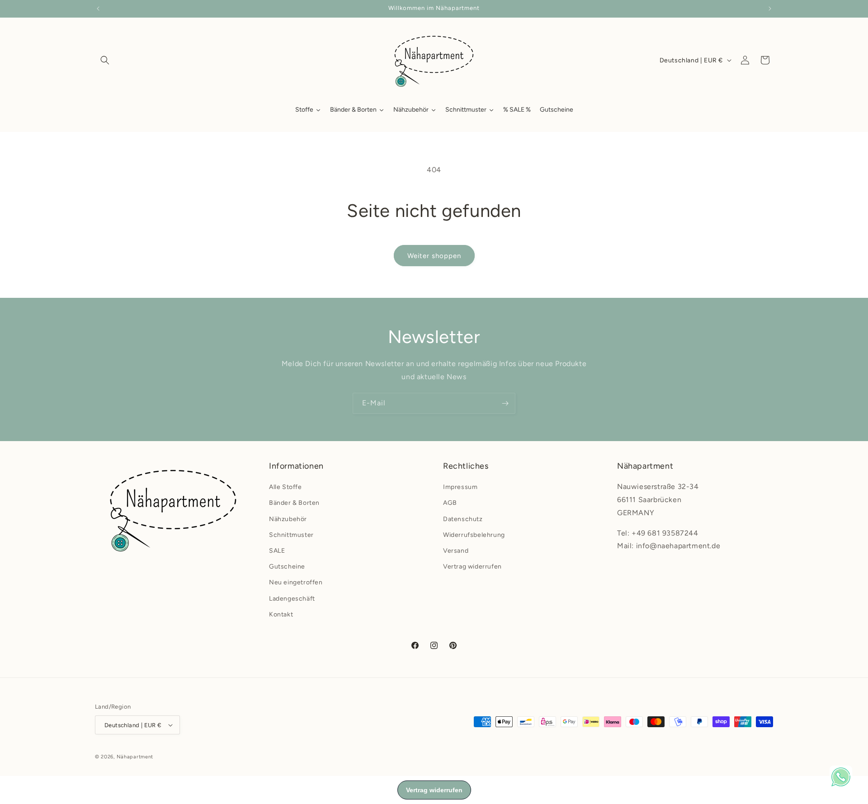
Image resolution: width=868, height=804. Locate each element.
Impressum (460, 487)
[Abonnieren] (505, 403)
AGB (450, 503)
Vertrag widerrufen (472, 566)
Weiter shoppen (434, 256)
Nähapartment (135, 757)
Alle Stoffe (285, 487)
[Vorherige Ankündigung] (98, 8)
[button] (105, 60)
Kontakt (281, 614)
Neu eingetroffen (296, 582)
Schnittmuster (291, 535)
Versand (455, 551)
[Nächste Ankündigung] (770, 8)
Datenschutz (463, 519)
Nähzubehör (288, 519)
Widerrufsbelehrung (474, 535)
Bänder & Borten (294, 503)
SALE (277, 551)
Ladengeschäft (292, 598)
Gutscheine (287, 566)
